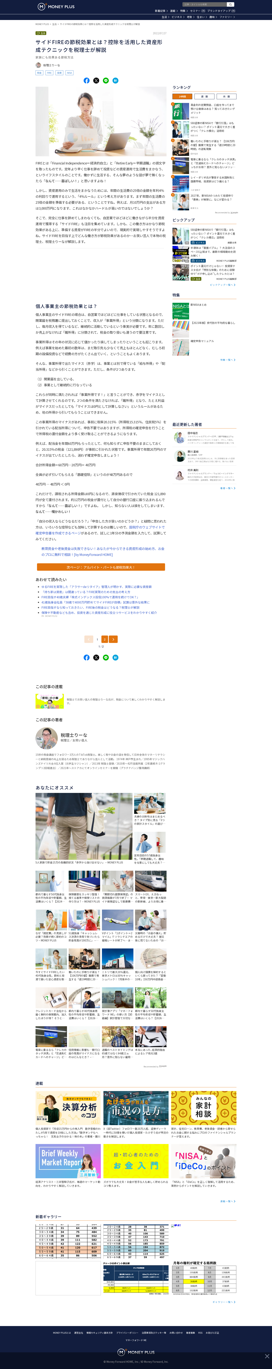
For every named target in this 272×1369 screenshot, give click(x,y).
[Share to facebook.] (87, 81)
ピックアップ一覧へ (221, 284)
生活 (164, 17)
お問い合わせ (176, 1332)
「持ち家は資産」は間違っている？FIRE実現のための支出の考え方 (85, 592)
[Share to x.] (96, 81)
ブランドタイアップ (220, 11)
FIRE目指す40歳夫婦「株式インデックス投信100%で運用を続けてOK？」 (90, 597)
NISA (69, 72)
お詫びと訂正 (212, 1332)
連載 (172, 11)
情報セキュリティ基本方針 (99, 1332)
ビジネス (177, 17)
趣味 (212, 17)
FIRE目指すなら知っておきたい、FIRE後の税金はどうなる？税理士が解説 (90, 607)
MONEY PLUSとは (62, 1332)
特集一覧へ (226, 359)
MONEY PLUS (42, 24)
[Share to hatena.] (115, 81)
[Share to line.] (106, 81)
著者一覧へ (226, 488)
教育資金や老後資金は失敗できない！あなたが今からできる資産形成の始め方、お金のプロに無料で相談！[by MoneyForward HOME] (102, 551)
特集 (182, 11)
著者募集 (190, 1332)
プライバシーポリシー (127, 1332)
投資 (59, 72)
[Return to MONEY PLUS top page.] (56, 6)
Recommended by (151, 1066)
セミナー (197, 11)
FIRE (49, 72)
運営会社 (78, 1332)
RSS (200, 1332)
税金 (39, 72)
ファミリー (225, 17)
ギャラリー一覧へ (223, 1301)
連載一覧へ (226, 1201)
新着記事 (160, 11)
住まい (201, 17)
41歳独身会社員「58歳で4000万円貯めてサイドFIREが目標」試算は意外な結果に (95, 602)
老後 (189, 17)
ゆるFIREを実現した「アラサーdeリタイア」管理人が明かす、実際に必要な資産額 (96, 586)
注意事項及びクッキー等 (154, 1332)
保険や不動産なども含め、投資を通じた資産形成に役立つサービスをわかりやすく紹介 (99, 612)
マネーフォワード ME (136, 1340)
